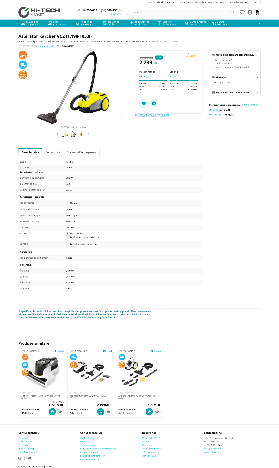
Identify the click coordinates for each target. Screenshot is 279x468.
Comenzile (23, 445)
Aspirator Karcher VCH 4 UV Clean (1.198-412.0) (40, 397)
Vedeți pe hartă (211, 452)
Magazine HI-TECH (217, 2)
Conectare (23, 438)
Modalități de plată (197, 2)
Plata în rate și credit (166, 2)
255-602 (87, 10)
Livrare (182, 2)
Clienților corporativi (152, 448)
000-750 (108, 10)
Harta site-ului (149, 455)
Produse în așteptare (28, 448)
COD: (59, 46)
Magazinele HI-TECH (151, 438)
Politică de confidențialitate (93, 455)
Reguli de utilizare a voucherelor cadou (98, 448)
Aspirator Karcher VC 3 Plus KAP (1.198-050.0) (136, 397)
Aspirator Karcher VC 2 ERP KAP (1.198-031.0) (88, 397)
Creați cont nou (25, 441)
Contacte (150, 2)
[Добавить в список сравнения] (153, 103)
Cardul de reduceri (89, 438)
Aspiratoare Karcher (113, 41)
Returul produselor (89, 452)
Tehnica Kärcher (55, 41)
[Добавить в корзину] (52, 411)
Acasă (21, 41)
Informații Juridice (150, 452)
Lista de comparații (27, 452)
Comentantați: (47, 46)
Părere (83, 441)
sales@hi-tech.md (212, 448)
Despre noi (147, 445)
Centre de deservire (237, 2)
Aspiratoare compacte (136, 41)
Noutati (146, 441)
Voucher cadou (87, 445)
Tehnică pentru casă (36, 41)
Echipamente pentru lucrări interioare (84, 41)
